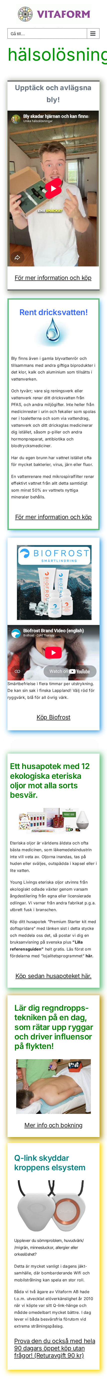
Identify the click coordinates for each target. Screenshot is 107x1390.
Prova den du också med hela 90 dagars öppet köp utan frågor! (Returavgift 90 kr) (54, 1348)
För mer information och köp (53, 517)
